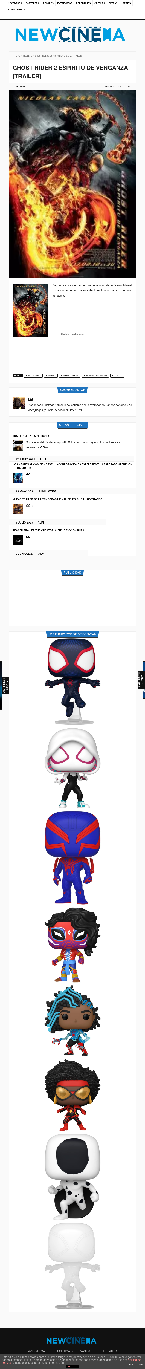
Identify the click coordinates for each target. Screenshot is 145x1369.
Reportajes (83, 3)
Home (18, 56)
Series (127, 3)
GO (44, 447)
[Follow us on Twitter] (72, 16)
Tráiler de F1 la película (31, 436)
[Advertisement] (72, 601)
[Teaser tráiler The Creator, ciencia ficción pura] (18, 540)
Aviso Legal (37, 1351)
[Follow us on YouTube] (80, 16)
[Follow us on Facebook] (65, 16)
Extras (113, 3)
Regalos (48, 3)
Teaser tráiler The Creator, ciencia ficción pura (48, 530)
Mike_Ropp (49, 491)
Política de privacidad (75, 1351)
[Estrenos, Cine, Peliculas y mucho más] (72, 35)
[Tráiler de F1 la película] (18, 445)
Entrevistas (64, 3)
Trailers (28, 56)
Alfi (130, 86)
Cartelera (32, 3)
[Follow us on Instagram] (57, 16)
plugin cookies (136, 1364)
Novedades (15, 3)
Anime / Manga (16, 9)
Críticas (99, 3)
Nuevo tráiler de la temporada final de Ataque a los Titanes (57, 499)
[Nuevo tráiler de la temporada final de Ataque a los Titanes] (18, 509)
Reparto (110, 1351)
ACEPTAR (72, 1367)
